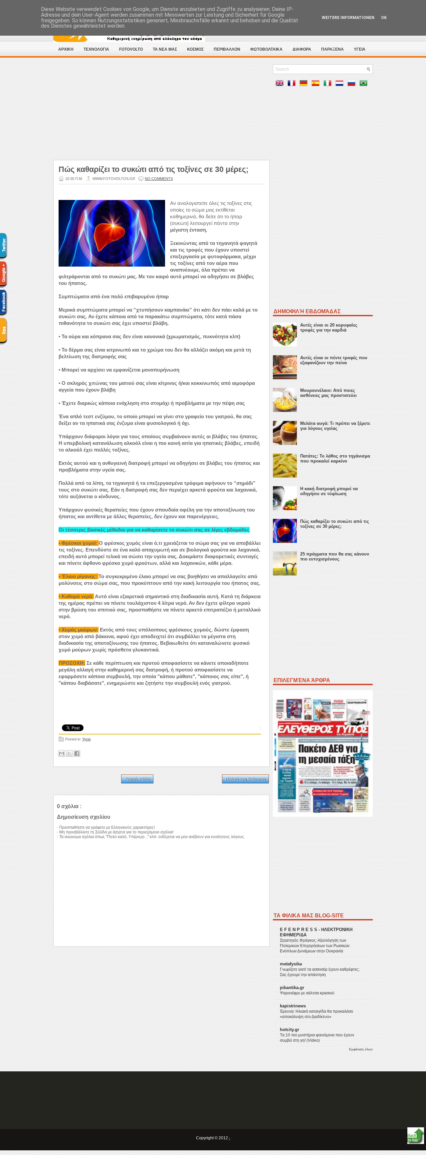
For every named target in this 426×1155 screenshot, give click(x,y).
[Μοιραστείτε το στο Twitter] (69, 753)
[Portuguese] (364, 84)
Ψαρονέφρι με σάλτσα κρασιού (307, 993)
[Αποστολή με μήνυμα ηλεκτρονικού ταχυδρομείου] (61, 753)
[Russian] (352, 84)
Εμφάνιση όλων (361, 1049)
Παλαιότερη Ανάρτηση (245, 779)
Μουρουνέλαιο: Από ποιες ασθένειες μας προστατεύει (328, 393)
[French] (293, 84)
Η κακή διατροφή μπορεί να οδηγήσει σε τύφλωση (329, 491)
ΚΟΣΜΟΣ (195, 49)
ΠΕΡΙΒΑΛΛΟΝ (227, 49)
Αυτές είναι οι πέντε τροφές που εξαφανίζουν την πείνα (333, 360)
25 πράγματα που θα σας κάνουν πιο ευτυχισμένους (334, 557)
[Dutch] (340, 84)
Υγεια (86, 739)
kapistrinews (293, 1005)
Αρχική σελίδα (137, 779)
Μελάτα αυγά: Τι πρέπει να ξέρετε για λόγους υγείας (335, 426)
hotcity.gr (289, 1029)
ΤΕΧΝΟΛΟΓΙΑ (96, 49)
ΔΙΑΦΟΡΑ (302, 49)
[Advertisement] (161, 111)
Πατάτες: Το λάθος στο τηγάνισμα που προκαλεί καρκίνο (335, 459)
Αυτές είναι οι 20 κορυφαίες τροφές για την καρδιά (328, 328)
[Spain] (317, 84)
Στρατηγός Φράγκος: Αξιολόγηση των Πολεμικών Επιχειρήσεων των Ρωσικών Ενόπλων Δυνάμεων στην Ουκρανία (314, 945)
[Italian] (328, 84)
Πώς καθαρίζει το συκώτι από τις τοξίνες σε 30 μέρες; (154, 169)
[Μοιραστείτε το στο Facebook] (77, 753)
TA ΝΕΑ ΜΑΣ (165, 49)
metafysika (291, 963)
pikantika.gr (292, 987)
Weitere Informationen (348, 17)
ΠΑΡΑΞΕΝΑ (332, 49)
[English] (281, 84)
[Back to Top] (415, 1136)
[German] (305, 84)
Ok (384, 17)
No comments (159, 179)
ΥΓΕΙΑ (359, 49)
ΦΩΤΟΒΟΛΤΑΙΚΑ (266, 49)
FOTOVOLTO (131, 49)
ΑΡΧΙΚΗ (66, 49)
